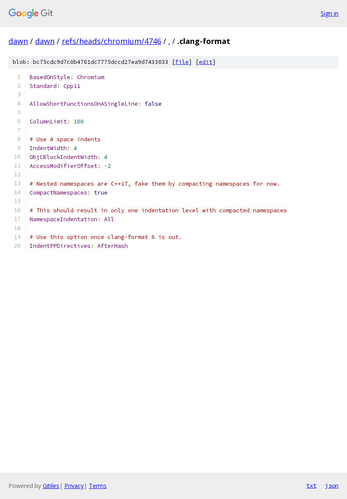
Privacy (74, 486)
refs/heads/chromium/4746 (111, 41)
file (182, 62)
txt (311, 485)
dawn (18, 41)
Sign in (330, 13)
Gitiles (51, 486)
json (332, 485)
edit (205, 62)
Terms (98, 486)
